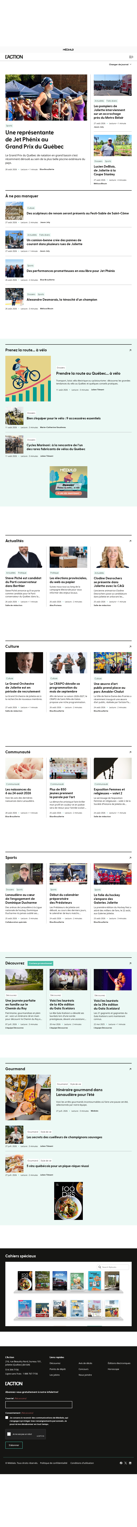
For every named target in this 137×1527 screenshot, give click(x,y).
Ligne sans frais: (21, 1373)
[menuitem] (120, 64)
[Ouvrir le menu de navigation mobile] (131, 57)
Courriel (15, 1398)
